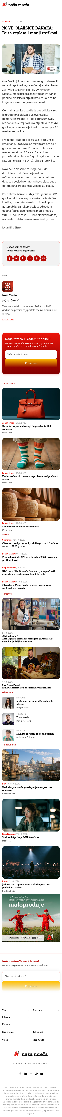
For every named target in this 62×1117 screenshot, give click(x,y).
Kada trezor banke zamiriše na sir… (21, 526)
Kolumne (6, 1024)
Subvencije (7, 540)
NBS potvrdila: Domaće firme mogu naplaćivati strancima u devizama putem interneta (28, 573)
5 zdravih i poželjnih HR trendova (20, 837)
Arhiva (5, 21)
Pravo (5, 784)
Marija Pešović (22, 707)
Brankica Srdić (8, 793)
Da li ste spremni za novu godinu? (35, 733)
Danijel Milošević (23, 721)
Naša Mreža (9, 295)
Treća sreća (22, 717)
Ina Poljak (6, 841)
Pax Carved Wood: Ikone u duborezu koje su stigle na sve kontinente (26, 686)
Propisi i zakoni (9, 568)
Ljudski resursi (8, 834)
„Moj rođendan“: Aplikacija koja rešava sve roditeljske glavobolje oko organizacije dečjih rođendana (27, 639)
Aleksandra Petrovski (25, 737)
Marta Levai (7, 433)
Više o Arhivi (8, 319)
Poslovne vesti (8, 554)
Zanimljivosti (8, 423)
